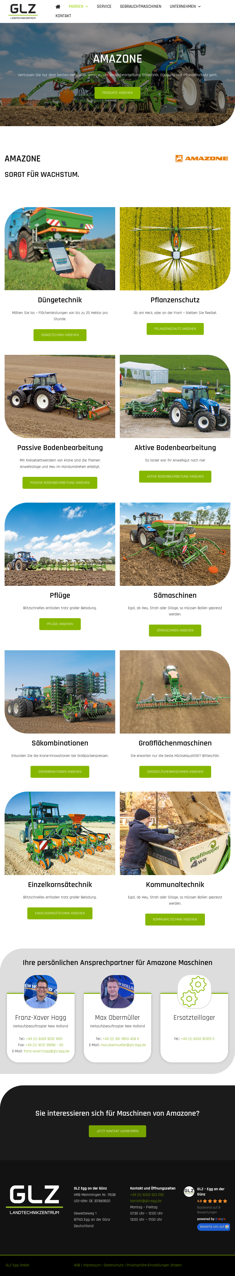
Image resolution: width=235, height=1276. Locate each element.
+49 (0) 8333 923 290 (147, 1194)
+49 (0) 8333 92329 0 (198, 1038)
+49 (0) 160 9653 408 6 (121, 1038)
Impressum (92, 1265)
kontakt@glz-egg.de (145, 1201)
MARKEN (76, 6)
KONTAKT (63, 16)
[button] (85, 6)
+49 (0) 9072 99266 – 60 (44, 1045)
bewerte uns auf (212, 1226)
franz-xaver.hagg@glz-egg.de (46, 1051)
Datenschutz (113, 1265)
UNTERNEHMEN (183, 6)
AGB (77, 1265)
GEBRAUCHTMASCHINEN (140, 6)
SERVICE (104, 6)
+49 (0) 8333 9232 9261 (44, 1038)
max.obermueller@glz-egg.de (123, 1045)
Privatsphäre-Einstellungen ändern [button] (154, 1265)
